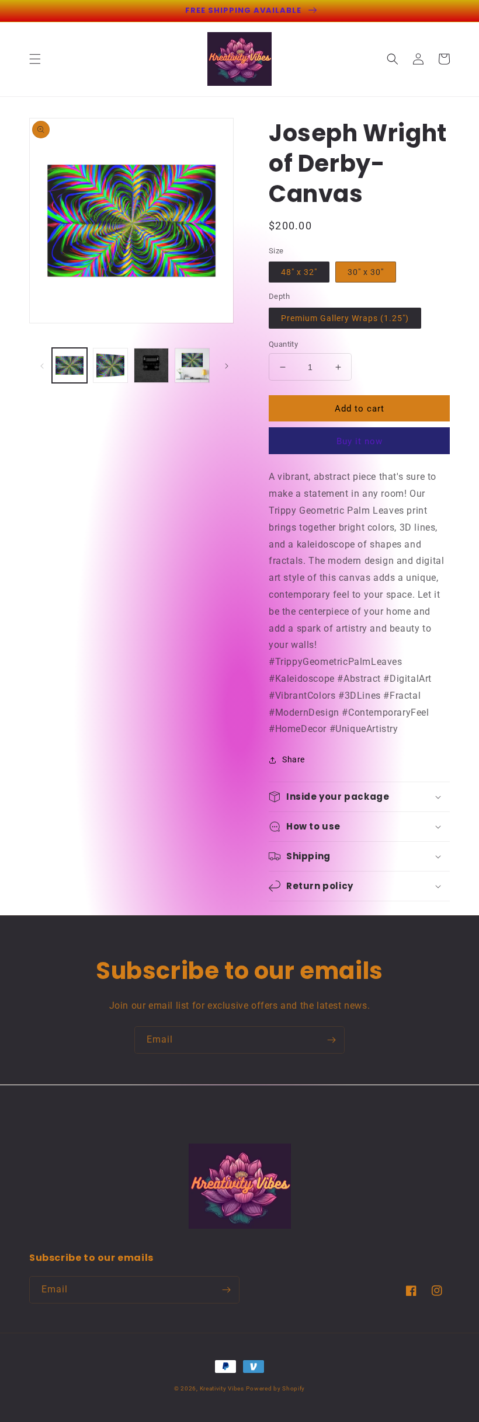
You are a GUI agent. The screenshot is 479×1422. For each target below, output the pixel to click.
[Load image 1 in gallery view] (69, 365)
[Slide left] (42, 365)
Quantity (283, 344)
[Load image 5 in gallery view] (192, 365)
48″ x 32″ (299, 272)
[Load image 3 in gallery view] (110, 365)
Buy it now (359, 441)
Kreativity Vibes (222, 1388)
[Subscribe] (331, 1040)
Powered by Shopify (275, 1388)
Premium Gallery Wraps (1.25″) (345, 318)
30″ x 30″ (366, 272)
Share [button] (293, 759)
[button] (35, 59)
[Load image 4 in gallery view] (151, 365)
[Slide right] (226, 365)
